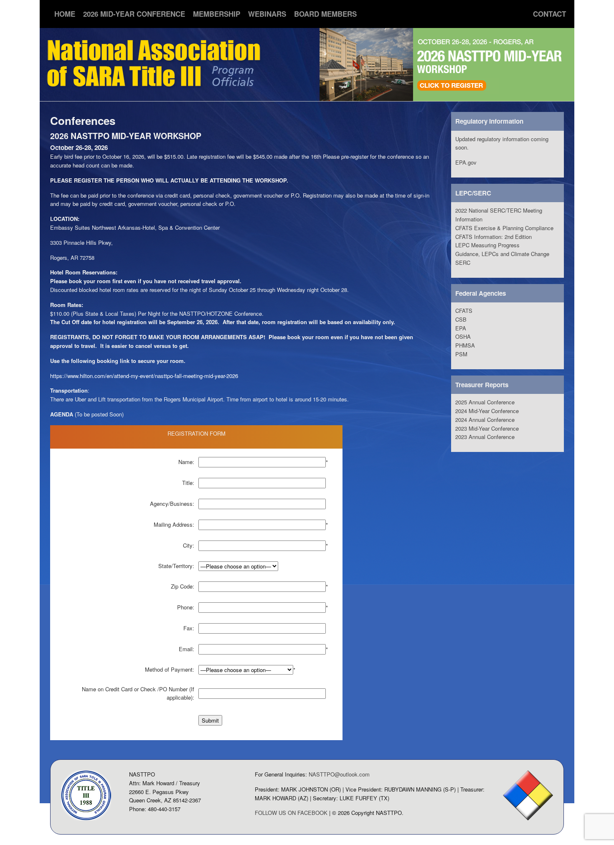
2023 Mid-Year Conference (487, 428)
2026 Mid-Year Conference (134, 14)
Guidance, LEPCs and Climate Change (502, 254)
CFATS (463, 311)
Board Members (325, 14)
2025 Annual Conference (485, 402)
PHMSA (465, 345)
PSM (461, 354)
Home (64, 14)
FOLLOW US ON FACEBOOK (291, 813)
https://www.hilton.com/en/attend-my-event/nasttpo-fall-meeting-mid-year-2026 (144, 376)
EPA (460, 328)
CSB (461, 319)
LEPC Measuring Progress (487, 245)
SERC (462, 262)
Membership (216, 14)
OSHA (463, 336)
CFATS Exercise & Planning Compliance (504, 228)
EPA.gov (466, 162)
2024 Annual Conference (485, 420)
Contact (549, 14)
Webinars (267, 14)
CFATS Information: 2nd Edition (493, 237)
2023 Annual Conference (485, 437)
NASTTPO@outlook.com (339, 774)
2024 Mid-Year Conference (487, 411)
